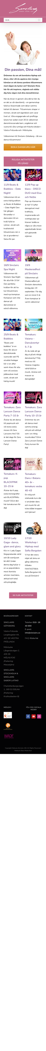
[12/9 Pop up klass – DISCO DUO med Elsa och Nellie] (33, 175)
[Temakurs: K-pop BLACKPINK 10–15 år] (12, 464)
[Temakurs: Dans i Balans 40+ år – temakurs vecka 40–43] (33, 464)
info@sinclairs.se (32, 632)
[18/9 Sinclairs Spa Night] (12, 255)
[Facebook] (28, 716)
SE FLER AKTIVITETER (23, 595)
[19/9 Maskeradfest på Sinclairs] (33, 255)
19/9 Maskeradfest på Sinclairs (32, 269)
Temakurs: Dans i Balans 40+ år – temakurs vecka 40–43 (33, 482)
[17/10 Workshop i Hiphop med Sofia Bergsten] (33, 528)
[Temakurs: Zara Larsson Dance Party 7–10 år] (12, 398)
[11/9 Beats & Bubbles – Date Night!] (12, 175)
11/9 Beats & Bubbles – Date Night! (12, 189)
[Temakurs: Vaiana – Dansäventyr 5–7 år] (33, 325)
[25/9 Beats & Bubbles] (12, 325)
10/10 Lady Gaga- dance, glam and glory (12, 542)
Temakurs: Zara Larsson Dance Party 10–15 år (33, 411)
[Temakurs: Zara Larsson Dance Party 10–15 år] (33, 398)
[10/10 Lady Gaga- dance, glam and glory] (12, 528)
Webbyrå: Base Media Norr (23, 751)
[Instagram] (39, 716)
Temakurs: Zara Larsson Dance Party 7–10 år (12, 411)
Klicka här (34, 638)
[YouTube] (34, 716)
